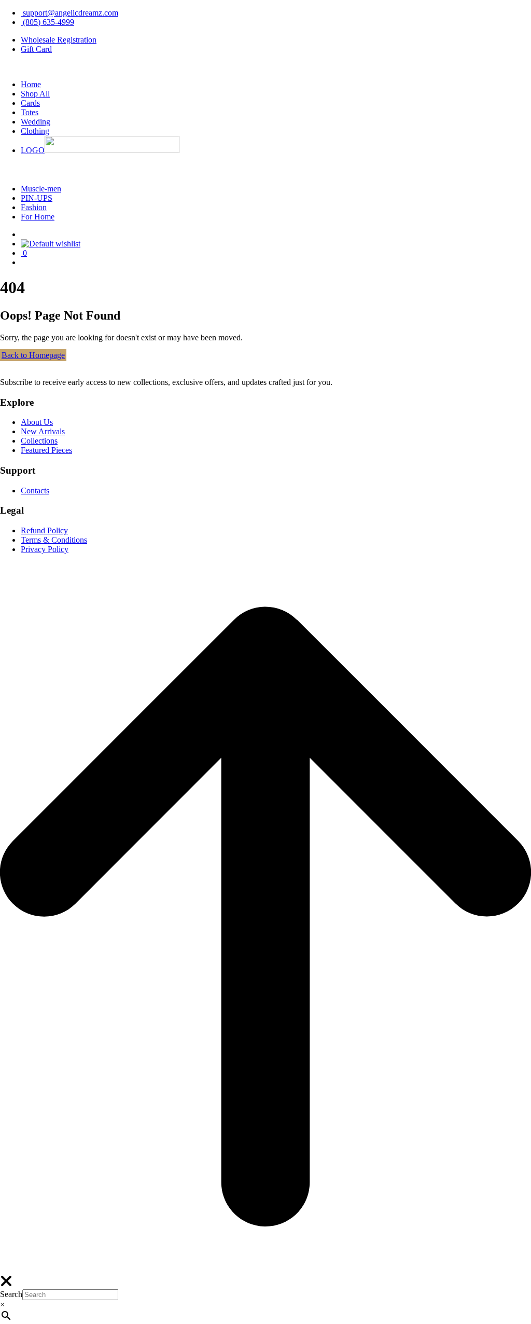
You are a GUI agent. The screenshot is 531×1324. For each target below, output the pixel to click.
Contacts (35, 490)
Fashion (34, 207)
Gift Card (36, 49)
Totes (29, 112)
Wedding (35, 121)
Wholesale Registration (58, 39)
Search (11, 1294)
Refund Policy (44, 530)
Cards (30, 103)
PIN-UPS (36, 198)
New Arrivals (43, 431)
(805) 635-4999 (47, 22)
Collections (39, 440)
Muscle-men (41, 188)
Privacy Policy (44, 549)
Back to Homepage (33, 355)
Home (31, 84)
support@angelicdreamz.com (69, 12)
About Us (37, 422)
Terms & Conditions (54, 539)
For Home (37, 216)
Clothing (35, 131)
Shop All (35, 93)
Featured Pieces (46, 450)
